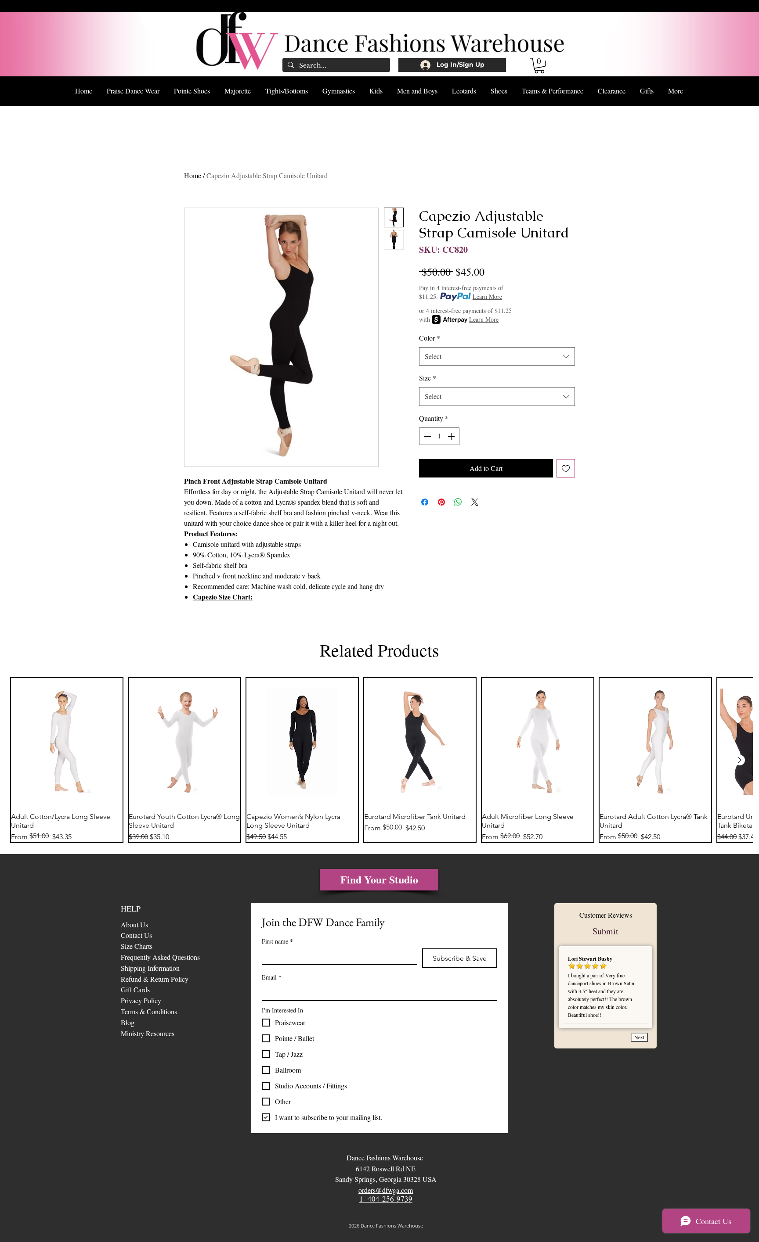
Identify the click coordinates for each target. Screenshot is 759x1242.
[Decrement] (426, 436)
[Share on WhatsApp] (458, 502)
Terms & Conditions (149, 1011)
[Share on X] (475, 502)
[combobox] (497, 356)
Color (429, 337)
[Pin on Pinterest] (441, 502)
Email (272, 977)
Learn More (487, 296)
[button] (539, 65)
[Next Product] (739, 760)
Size (427, 377)
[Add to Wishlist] (566, 468)
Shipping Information (150, 968)
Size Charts (136, 946)
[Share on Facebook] (424, 502)
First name (277, 941)
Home (192, 175)
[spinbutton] (439, 436)
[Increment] (452, 436)
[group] (379, 760)
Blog (129, 1022)
